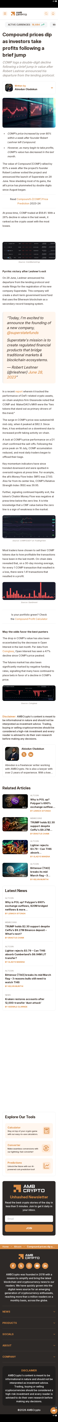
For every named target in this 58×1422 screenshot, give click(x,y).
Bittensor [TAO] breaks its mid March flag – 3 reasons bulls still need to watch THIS (42, 872)
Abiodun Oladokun (26, 89)
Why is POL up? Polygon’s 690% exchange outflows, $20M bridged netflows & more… (26, 906)
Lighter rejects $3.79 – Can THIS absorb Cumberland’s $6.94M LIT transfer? (41, 849)
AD (54, 1)
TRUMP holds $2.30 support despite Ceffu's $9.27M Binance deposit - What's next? (42, 826)
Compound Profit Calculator (31, 618)
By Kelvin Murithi (39, 879)
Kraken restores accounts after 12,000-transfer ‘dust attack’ (24, 1001)
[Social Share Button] (53, 1410)
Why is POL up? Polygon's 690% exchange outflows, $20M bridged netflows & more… (42, 803)
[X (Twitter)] (23, 754)
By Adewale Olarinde (16, 1007)
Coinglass (8, 651)
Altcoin (34, 795)
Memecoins (36, 818)
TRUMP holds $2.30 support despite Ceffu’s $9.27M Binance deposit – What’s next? (27, 930)
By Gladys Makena (40, 856)
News (8, 995)
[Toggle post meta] (52, 87)
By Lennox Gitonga (40, 811)
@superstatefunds (22, 332)
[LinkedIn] (30, 754)
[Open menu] (4, 13)
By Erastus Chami (39, 834)
